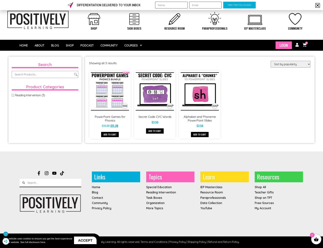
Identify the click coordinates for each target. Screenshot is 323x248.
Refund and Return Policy (223, 241)
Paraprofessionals (214, 28)
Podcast (87, 45)
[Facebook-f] (39, 173)
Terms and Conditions (153, 241)
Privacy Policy (177, 241)
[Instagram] (46, 173)
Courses (131, 45)
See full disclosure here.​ (33, 242)
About (39, 45)
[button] (318, 5)
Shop (94, 28)
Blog (55, 45)
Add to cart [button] (109, 134)
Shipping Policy (197, 241)
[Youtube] (54, 173)
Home (24, 45)
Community (295, 28)
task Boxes (134, 28)
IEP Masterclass (255, 28)
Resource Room (174, 28)
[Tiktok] (62, 173)
